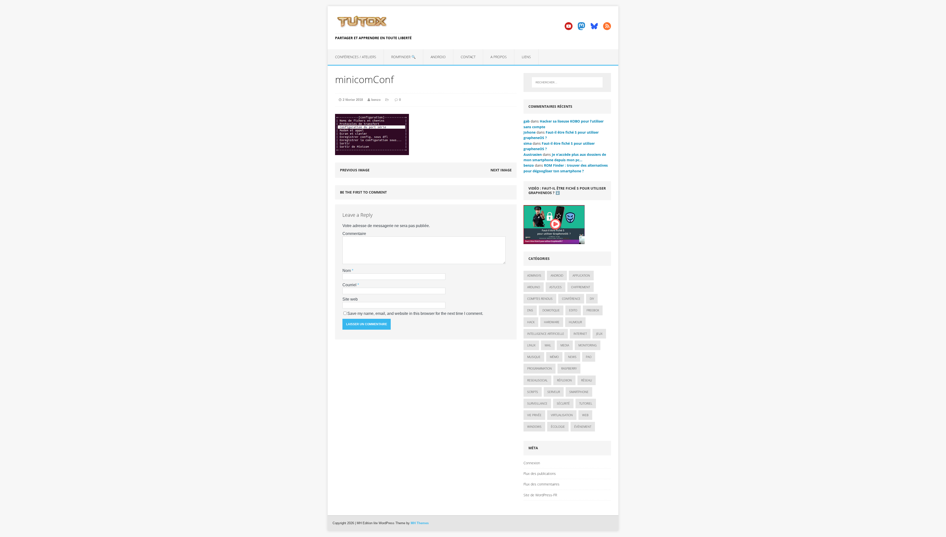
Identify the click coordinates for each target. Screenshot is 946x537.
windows (534, 427)
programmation (539, 368)
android (557, 275)
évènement (582, 427)
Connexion (532, 463)
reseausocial (537, 380)
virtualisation (562, 415)
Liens (526, 56)
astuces (555, 287)
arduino (533, 287)
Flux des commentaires (541, 484)
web (585, 415)
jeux (599, 334)
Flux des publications (540, 473)
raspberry (569, 368)
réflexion (564, 380)
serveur (553, 392)
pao (588, 357)
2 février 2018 (353, 100)
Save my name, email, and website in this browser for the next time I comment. (415, 313)
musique (534, 357)
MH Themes (420, 523)
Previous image (355, 170)
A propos (498, 56)
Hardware (551, 322)
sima (528, 143)
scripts (532, 392)
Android (438, 56)
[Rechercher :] (567, 82)
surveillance (537, 403)
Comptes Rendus (540, 299)
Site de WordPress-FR (540, 495)
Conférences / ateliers (355, 56)
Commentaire (354, 234)
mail (548, 345)
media (564, 345)
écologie (558, 427)
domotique (551, 310)
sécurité (563, 403)
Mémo (554, 357)
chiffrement (580, 287)
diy (592, 299)
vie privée (534, 415)
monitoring (587, 345)
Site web (350, 299)
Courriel (349, 285)
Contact (468, 56)
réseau (586, 380)
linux (531, 345)
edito (573, 310)
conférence (571, 299)
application (581, 275)
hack (531, 322)
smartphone (579, 392)
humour (575, 322)
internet (580, 334)
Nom (347, 270)
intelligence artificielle (545, 334)
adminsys (534, 275)
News (572, 357)
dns (530, 310)
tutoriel (585, 403)
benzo (376, 100)
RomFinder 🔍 (403, 56)
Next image (501, 170)
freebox (593, 310)
